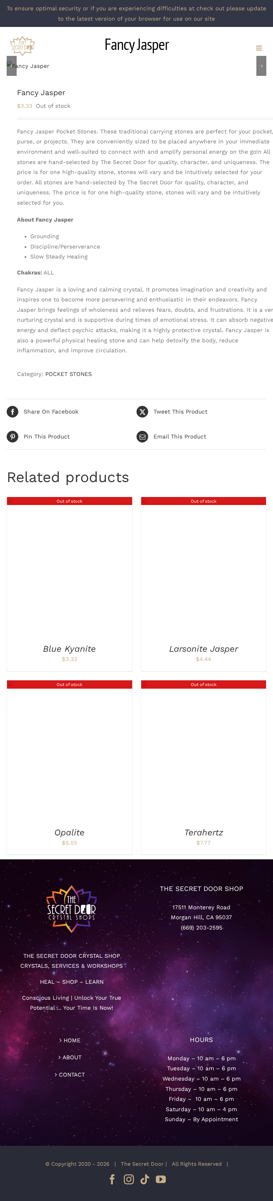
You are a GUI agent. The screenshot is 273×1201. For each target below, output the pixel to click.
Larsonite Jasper (203, 649)
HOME (72, 1040)
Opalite (69, 832)
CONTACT (72, 1074)
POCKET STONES (68, 374)
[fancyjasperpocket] (136, 66)
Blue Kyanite (69, 649)
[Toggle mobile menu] (259, 48)
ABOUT (72, 1057)
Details (69, 568)
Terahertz (203, 832)
